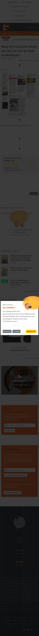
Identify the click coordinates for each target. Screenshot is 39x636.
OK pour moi (31, 331)
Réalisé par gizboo (19, 325)
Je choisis (16, 331)
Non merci (7, 331)
